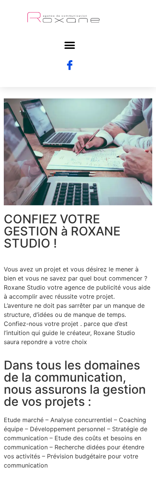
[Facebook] (69, 65)
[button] (69, 45)
